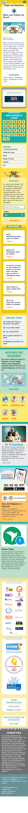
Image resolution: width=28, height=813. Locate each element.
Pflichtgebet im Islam (16, 79)
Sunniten (6, 162)
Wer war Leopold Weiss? (11, 332)
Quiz (23, 405)
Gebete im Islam (8, 159)
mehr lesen (6, 463)
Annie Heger (14, 724)
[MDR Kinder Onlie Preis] (14, 683)
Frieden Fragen (8, 549)
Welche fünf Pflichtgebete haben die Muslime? (13, 252)
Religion (6, 211)
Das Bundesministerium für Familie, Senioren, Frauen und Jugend (14, 739)
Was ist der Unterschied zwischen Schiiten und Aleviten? (13, 302)
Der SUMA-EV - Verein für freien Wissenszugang (13, 767)
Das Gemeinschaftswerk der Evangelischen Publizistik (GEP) (12, 736)
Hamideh (11, 39)
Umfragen (14, 405)
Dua (4, 165)
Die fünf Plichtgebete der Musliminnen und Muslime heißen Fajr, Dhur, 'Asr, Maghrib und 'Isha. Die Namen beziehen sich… (9, 256)
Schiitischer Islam (8, 152)
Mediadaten (13, 779)
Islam (14, 11)
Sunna (6, 79)
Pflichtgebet (19, 77)
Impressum (5, 777)
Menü (24, 2)
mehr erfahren (8, 519)
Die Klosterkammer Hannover (11, 754)
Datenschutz (15, 777)
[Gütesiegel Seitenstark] (14, 648)
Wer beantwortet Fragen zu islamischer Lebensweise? (12, 323)
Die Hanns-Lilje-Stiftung (15, 747)
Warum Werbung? (14, 93)
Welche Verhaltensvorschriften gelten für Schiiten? (13, 236)
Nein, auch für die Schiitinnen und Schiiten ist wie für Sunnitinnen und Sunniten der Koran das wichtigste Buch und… (9, 291)
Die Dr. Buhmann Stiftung (16, 752)
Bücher (5, 418)
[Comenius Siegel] (14, 665)
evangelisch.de (6, 789)
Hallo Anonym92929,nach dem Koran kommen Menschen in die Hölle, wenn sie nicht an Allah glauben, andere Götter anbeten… (9, 278)
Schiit (5, 81)
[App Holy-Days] (14, 479)
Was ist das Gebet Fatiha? (11, 328)
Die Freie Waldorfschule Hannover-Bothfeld (13, 763)
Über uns (23, 777)
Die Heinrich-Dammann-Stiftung (12, 749)
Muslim (11, 77)
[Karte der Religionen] (14, 380)
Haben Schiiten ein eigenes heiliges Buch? (13, 288)
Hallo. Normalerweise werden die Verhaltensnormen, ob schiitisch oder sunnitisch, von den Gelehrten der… (9, 241)
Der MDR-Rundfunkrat (9, 765)
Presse (5, 779)
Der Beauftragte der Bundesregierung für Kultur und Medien (13, 743)
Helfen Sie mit (16, 781)
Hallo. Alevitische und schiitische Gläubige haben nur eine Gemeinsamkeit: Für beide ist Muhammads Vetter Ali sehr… (9, 307)
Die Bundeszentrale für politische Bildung (14, 750)
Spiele (5, 405)
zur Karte (14, 389)
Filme (13, 418)
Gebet (6, 77)
